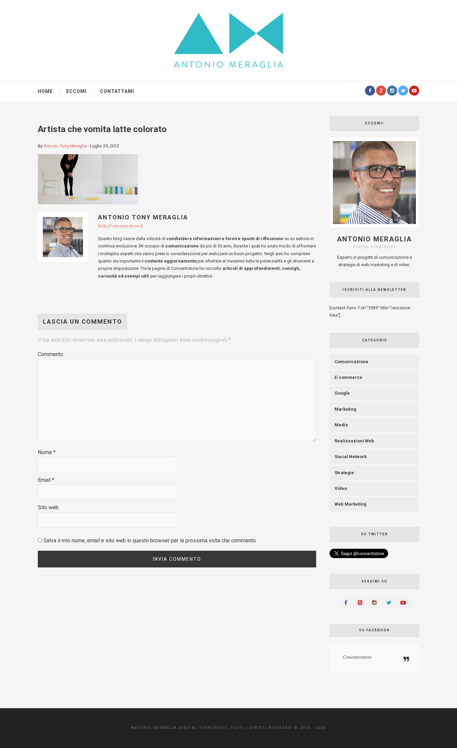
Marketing (345, 409)
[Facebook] (370, 91)
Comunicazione (351, 361)
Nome (47, 452)
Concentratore (357, 657)
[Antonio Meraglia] (228, 39)
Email (46, 480)
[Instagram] (392, 91)
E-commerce (348, 377)
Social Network (351, 456)
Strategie (344, 472)
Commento (50, 354)
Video (341, 488)
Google (342, 393)
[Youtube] (414, 91)
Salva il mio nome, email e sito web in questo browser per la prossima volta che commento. (150, 540)
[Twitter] (403, 91)
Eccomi (76, 91)
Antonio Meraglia (374, 239)
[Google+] (381, 91)
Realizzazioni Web (354, 440)
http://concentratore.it (120, 226)
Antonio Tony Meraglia (65, 145)
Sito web (48, 507)
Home (45, 91)
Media (341, 424)
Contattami (117, 91)
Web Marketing (350, 504)
